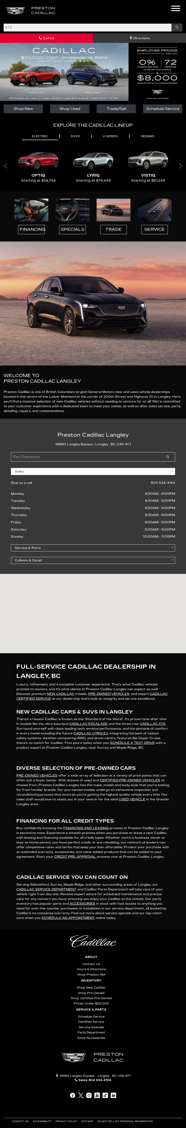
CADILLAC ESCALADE (88, 724)
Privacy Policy (67, 1121)
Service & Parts (91, 1009)
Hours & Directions (91, 969)
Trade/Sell (116, 109)
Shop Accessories (91, 1038)
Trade (113, 229)
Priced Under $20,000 (91, 1003)
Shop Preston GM (91, 974)
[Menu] (176, 9)
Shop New (23, 109)
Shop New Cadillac (91, 987)
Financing (32, 229)
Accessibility (42, 1121)
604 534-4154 (163, 483)
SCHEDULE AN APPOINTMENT (68, 918)
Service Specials (91, 1027)
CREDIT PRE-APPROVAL (75, 857)
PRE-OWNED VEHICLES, (109, 694)
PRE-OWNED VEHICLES (36, 775)
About (91, 957)
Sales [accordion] (19, 471)
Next (180, 165)
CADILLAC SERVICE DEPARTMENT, (46, 889)
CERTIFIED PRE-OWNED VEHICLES (130, 780)
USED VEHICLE (132, 799)
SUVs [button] (75, 136)
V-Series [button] (110, 136)
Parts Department (91, 1032)
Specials (72, 229)
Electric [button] (40, 136)
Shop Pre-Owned (91, 993)
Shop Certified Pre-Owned (91, 998)
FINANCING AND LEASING (86, 828)
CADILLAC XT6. (153, 724)
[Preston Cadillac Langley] (31, 11)
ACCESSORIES (82, 904)
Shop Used (69, 109)
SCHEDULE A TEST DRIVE (132, 743)
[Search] (176, 28)
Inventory (91, 980)
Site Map (87, 1121)
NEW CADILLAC (60, 694)
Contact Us (91, 964)
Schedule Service (162, 109)
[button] (67, 10)
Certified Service (91, 1021)
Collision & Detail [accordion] (28, 560)
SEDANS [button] (147, 136)
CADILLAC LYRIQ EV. (91, 733)
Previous (5, 165)
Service (154, 229)
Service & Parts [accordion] (28, 548)
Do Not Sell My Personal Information (125, 1121)
